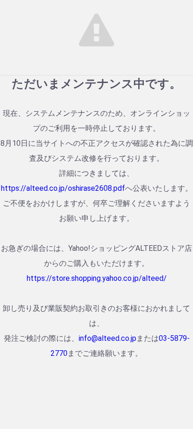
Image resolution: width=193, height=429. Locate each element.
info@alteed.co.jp (107, 338)
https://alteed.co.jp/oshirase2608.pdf (63, 188)
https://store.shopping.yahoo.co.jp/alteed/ (97, 278)
